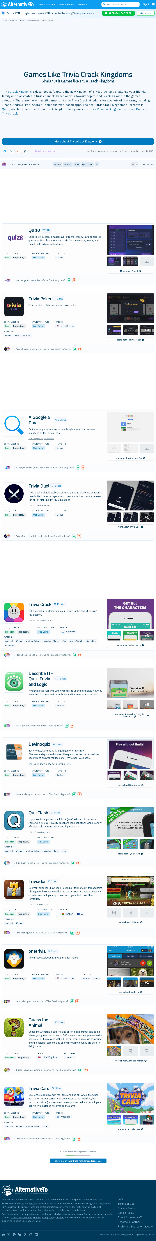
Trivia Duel (135, 109)
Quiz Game (38, 257)
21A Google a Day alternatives (41, 438)
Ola (22, 1203)
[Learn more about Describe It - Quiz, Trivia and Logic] (14, 681)
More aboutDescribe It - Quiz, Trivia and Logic (130, 715)
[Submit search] (104, 4)
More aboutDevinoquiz (129, 785)
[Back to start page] (18, 4)
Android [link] (67, 164)
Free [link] (77, 164)
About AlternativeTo (130, 1217)
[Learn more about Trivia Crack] (14, 612)
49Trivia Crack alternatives (39, 620)
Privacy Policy (126, 1208)
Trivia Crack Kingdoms (17, 91)
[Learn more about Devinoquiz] (14, 752)
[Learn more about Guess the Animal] (14, 1027)
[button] (46, 230)
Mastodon (18, 1217)
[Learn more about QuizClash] (14, 820)
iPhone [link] (57, 164)
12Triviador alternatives (38, 904)
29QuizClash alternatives (39, 832)
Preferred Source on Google (135, 1226)
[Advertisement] (78, 44)
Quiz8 (5, 109)
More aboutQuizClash (129, 853)
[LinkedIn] (36, 1234)
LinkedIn (60, 1217)
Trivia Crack (10, 113)
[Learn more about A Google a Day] (14, 425)
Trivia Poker (97, 109)
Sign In (146, 4)
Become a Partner (129, 1222)
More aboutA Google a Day (129, 458)
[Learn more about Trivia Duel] (14, 493)
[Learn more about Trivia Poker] (14, 306)
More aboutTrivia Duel (129, 526)
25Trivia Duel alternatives (39, 505)
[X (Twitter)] (8, 1234)
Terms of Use (126, 1203)
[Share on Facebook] (4, 151)
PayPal (37, 1220)
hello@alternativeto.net (64, 1214)
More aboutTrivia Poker (129, 339)
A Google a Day (116, 109)
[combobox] (120, 4)
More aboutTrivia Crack (129, 645)
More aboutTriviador (129, 922)
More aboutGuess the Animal (129, 1060)
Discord (87, 1214)
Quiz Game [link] (87, 164)
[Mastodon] (14, 1234)
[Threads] (25, 1234)
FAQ (120, 1199)
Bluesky (28, 1217)
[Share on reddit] (18, 151)
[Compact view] (137, 164)
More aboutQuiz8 (129, 271)
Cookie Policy (126, 1213)
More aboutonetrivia (129, 992)
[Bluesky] (19, 1234)
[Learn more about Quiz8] (14, 238)
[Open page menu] (153, 4)
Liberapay (26, 1220)
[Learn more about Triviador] (14, 889)
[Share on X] (11, 151)
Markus (32, 1203)
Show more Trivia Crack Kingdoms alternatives (78, 1161)
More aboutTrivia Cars (129, 1129)
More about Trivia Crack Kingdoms (76, 141)
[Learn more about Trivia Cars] (14, 1096)
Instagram (47, 1217)
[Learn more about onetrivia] (14, 959)
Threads (37, 1217)
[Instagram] (30, 1234)
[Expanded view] (133, 164)
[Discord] (3, 1234)
